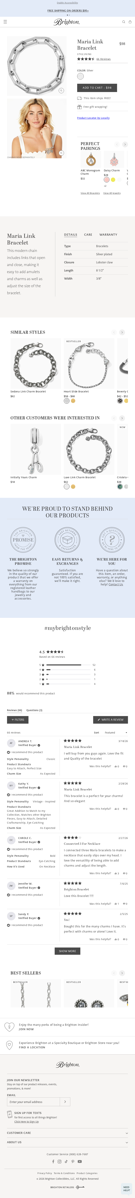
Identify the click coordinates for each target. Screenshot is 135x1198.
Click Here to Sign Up (26, 1121)
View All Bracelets (90, 193)
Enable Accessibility (67, 2)
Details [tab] (70, 235)
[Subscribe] (65, 1101)
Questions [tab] (34, 711)
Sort (97, 732)
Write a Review (114, 721)
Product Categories (87, 1173)
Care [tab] (88, 235)
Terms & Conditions (64, 1173)
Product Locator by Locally (93, 118)
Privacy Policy (44, 1173)
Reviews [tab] (14, 711)
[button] (5, 22)
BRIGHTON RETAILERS (62, 1187)
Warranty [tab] (108, 235)
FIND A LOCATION (32, 1047)
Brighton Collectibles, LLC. (60, 1178)
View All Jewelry (112, 193)
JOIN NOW (26, 1029)
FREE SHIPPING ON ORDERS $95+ (68, 10)
